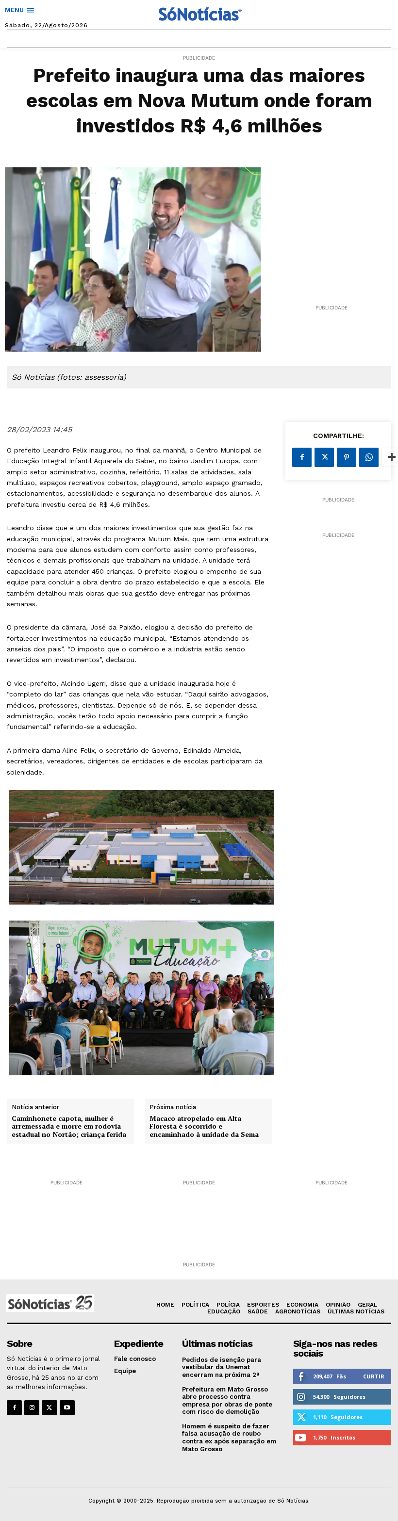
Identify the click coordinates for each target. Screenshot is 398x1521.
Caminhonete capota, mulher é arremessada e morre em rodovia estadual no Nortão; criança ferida (69, 1127)
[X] (324, 457)
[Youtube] (67, 1407)
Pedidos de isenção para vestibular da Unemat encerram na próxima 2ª (221, 1367)
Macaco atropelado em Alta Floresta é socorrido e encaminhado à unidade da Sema (204, 1127)
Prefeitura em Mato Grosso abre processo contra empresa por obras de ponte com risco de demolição (227, 1401)
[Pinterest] (346, 457)
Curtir (373, 1376)
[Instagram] (31, 1407)
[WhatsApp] (369, 457)
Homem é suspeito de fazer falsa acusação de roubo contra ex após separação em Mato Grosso (229, 1438)
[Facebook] (302, 457)
